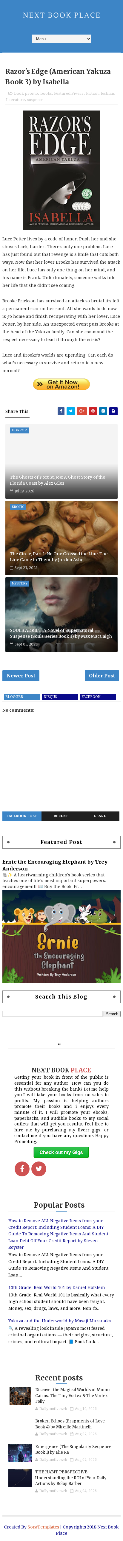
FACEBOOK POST (22, 816)
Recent (61, 816)
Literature (15, 99)
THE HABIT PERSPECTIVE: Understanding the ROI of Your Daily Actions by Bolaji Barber (71, 1478)
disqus (50, 697)
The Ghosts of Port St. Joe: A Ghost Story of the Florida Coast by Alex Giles (57, 480)
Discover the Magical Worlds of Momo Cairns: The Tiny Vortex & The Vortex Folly (72, 1395)
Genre (100, 816)
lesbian (107, 93)
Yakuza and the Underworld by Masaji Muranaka (59, 1320)
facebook (91, 697)
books (46, 93)
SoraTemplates (43, 1527)
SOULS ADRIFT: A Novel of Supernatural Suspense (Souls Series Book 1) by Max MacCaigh (61, 633)
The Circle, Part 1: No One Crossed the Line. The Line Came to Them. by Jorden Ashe (58, 556)
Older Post (102, 676)
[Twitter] (38, 1168)
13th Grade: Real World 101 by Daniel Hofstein (56, 1287)
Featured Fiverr (69, 93)
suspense (35, 99)
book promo (26, 93)
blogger (14, 697)
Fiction (92, 93)
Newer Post (21, 676)
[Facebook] (22, 1168)
